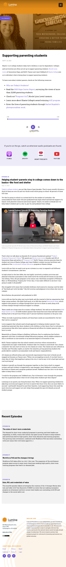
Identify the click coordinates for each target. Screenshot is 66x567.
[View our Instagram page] (9, 556)
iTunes (9, 158)
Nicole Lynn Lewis (38, 258)
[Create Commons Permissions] (6, 536)
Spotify (25, 158)
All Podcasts (6, 18)
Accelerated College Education (23, 264)
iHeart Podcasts (41, 159)
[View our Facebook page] (4, 556)
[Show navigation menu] (61, 5)
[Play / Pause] (33, 127)
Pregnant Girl (28, 260)
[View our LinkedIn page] (13, 556)
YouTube (57, 158)
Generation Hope (52, 301)
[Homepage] (10, 5)
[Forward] (39, 127)
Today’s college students (10, 189)
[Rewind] (27, 127)
